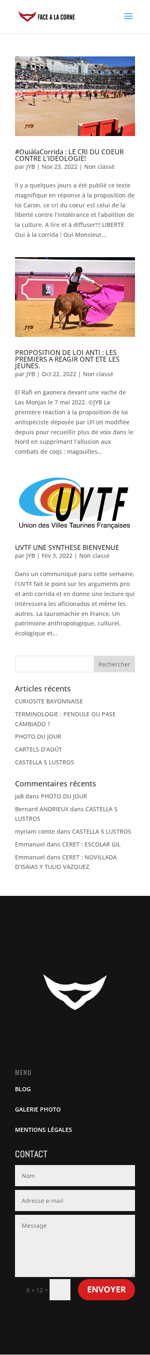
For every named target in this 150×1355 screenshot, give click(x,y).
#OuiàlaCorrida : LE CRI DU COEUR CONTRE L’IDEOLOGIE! (69, 155)
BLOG (23, 1089)
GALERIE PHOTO (38, 1109)
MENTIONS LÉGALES (43, 1130)
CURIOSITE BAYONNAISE (49, 701)
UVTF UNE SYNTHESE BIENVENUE (67, 547)
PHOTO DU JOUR (38, 736)
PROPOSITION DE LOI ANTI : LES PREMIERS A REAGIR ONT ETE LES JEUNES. (67, 359)
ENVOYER (106, 1289)
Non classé (99, 166)
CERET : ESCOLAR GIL (91, 844)
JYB (30, 166)
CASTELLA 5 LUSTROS (44, 762)
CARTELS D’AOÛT (38, 749)
